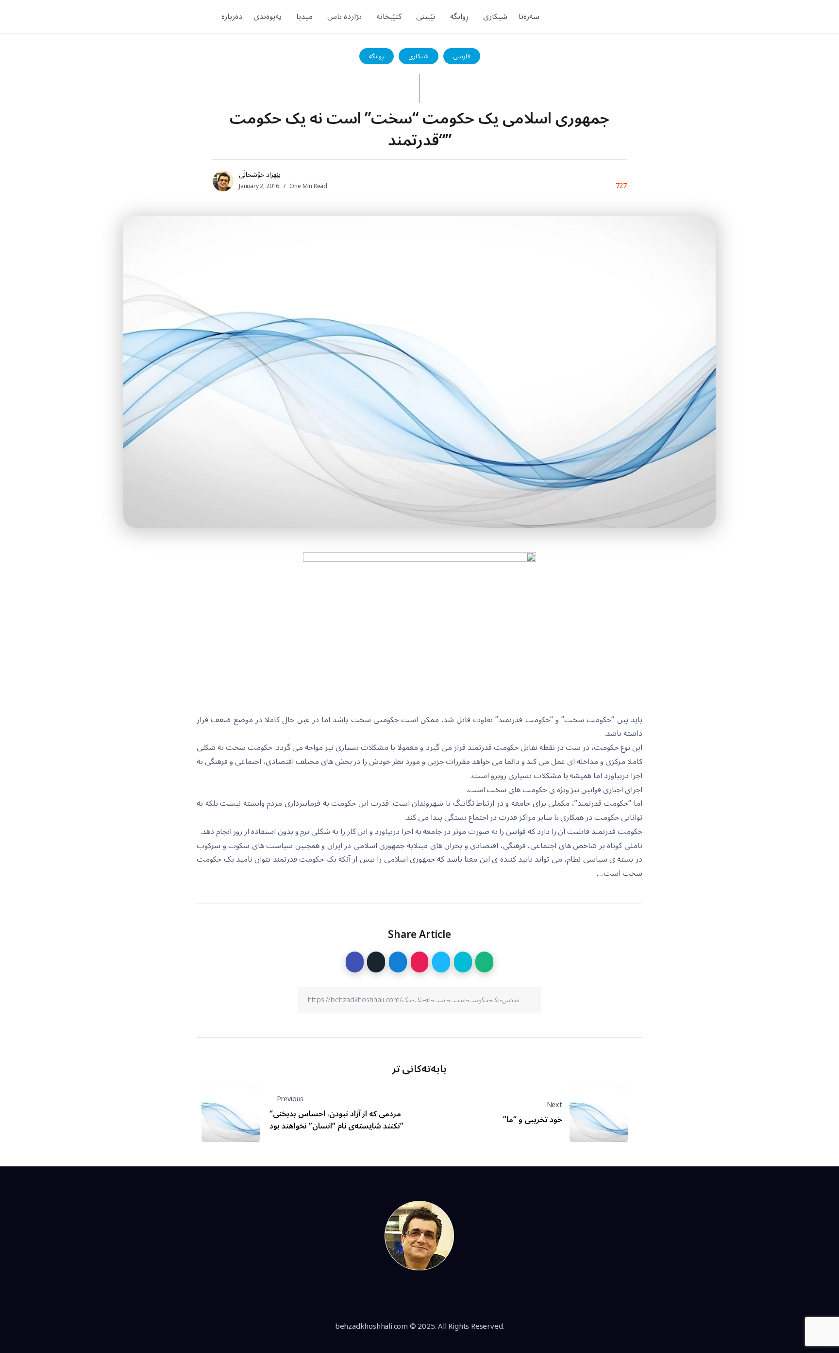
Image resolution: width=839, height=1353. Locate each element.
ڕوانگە (376, 56)
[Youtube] (650, 16)
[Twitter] (684, 16)
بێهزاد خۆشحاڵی (260, 175)
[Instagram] (667, 16)
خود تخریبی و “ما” (532, 1119)
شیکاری (418, 56)
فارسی (461, 56)
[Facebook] (701, 16)
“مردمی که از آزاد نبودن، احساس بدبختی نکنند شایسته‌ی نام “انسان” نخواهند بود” (336, 1120)
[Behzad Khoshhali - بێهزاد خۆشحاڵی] (419, 1235)
